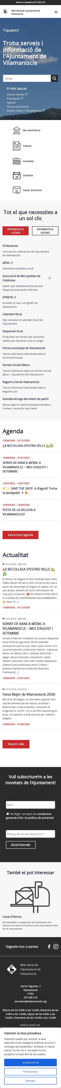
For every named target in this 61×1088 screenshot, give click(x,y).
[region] (30, 1058)
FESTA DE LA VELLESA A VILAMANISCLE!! (19, 512)
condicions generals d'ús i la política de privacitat (30, 815)
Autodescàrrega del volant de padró (26, 399)
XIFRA (6, 263)
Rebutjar (30, 1080)
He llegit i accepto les (30, 815)
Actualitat (28, 161)
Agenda (11, 102)
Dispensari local (13, 331)
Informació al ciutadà (15, 231)
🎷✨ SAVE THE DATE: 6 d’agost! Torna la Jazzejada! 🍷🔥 (30, 490)
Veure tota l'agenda (20, 535)
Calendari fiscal (12, 314)
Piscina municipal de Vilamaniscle (24, 348)
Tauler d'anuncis (32, 190)
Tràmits (27, 146)
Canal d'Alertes (12, 917)
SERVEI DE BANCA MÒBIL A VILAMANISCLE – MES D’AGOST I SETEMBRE (25, 467)
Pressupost (13, 98)
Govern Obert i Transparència (24, 110)
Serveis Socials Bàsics (16, 365)
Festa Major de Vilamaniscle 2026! (29, 694)
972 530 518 (30, 997)
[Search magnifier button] (54, 78)
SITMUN (8, 297)
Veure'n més (16, 744)
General (22, 689)
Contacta (28, 175)
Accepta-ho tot (30, 1062)
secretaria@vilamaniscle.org (31, 1001)
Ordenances (10, 246)
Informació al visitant (45, 231)
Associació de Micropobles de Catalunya (21, 278)
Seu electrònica (31, 130)
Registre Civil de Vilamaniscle (21, 382)
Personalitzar (30, 1071)
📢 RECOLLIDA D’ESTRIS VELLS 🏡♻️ (28, 446)
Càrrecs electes (15, 94)
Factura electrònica (18, 106)
